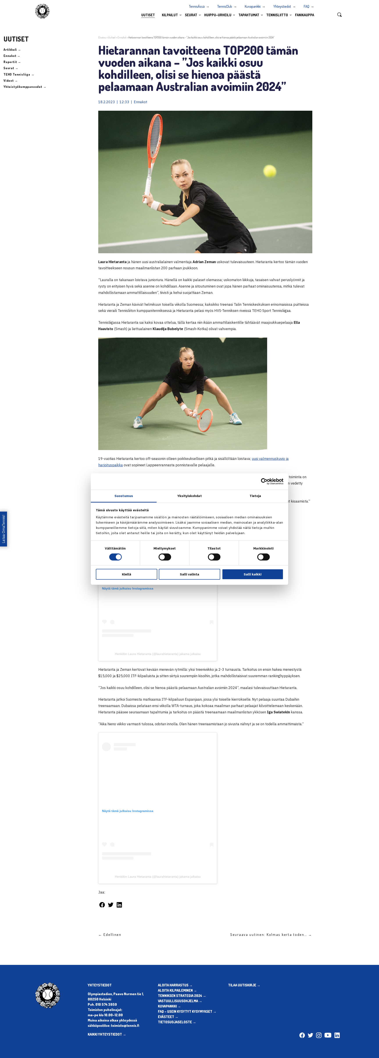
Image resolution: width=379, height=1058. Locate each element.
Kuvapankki (253, 6)
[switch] (165, 557)
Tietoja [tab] (255, 496)
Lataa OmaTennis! (3, 529)
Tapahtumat (248, 15)
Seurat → (11, 68)
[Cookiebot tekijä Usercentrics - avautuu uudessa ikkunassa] (264, 481)
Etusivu (102, 37)
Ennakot (122, 37)
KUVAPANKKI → (169, 1006)
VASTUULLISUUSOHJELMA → (180, 1001)
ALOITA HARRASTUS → (175, 985)
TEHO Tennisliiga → (19, 74)
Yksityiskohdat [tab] (189, 496)
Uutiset (148, 15)
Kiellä (126, 574)
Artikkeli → (12, 49)
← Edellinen (110, 934)
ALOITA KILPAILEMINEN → (177, 990)
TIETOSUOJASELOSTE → (177, 1022)
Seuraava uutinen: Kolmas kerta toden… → (271, 934)
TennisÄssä (197, 6)
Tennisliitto (277, 15)
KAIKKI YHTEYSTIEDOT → (107, 1034)
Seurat (191, 15)
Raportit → (12, 62)
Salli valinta (189, 574)
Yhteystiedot (282, 6)
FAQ (306, 6)
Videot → (11, 80)
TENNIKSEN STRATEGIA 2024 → (182, 995)
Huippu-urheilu (217, 15)
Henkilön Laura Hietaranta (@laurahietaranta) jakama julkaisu (158, 654)
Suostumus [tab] (123, 496)
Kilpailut (170, 15)
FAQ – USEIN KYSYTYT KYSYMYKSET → (187, 1011)
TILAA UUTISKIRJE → (244, 985)
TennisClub (224, 6)
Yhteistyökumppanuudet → (25, 87)
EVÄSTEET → (168, 1017)
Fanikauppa (304, 15)
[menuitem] (148, 15)
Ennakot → (12, 56)
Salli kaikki (252, 574)
